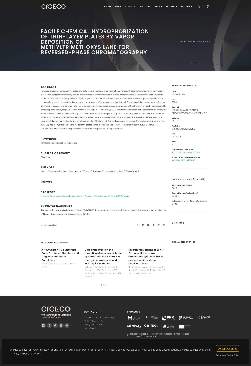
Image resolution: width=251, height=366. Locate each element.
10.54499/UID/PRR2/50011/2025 (143, 336)
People (158, 6)
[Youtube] (67, 325)
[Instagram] (61, 325)
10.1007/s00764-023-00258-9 (186, 152)
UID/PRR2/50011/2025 (181, 334)
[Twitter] (55, 325)
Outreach (186, 6)
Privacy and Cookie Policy (227, 355)
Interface (171, 6)
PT (203, 6)
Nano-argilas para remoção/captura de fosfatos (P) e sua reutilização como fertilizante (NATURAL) (85, 196)
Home (182, 42)
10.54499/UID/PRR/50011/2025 (158, 334)
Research (130, 6)
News (118, 6)
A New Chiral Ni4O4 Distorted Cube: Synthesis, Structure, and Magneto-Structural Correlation (60, 255)
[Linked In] (43, 325)
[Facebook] (49, 325)
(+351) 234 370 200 (93, 324)
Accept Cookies (227, 348)
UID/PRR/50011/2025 (135, 334)
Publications (204, 42)
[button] (101, 285)
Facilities (145, 6)
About (107, 6)
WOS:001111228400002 (183, 160)
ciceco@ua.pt (90, 328)
